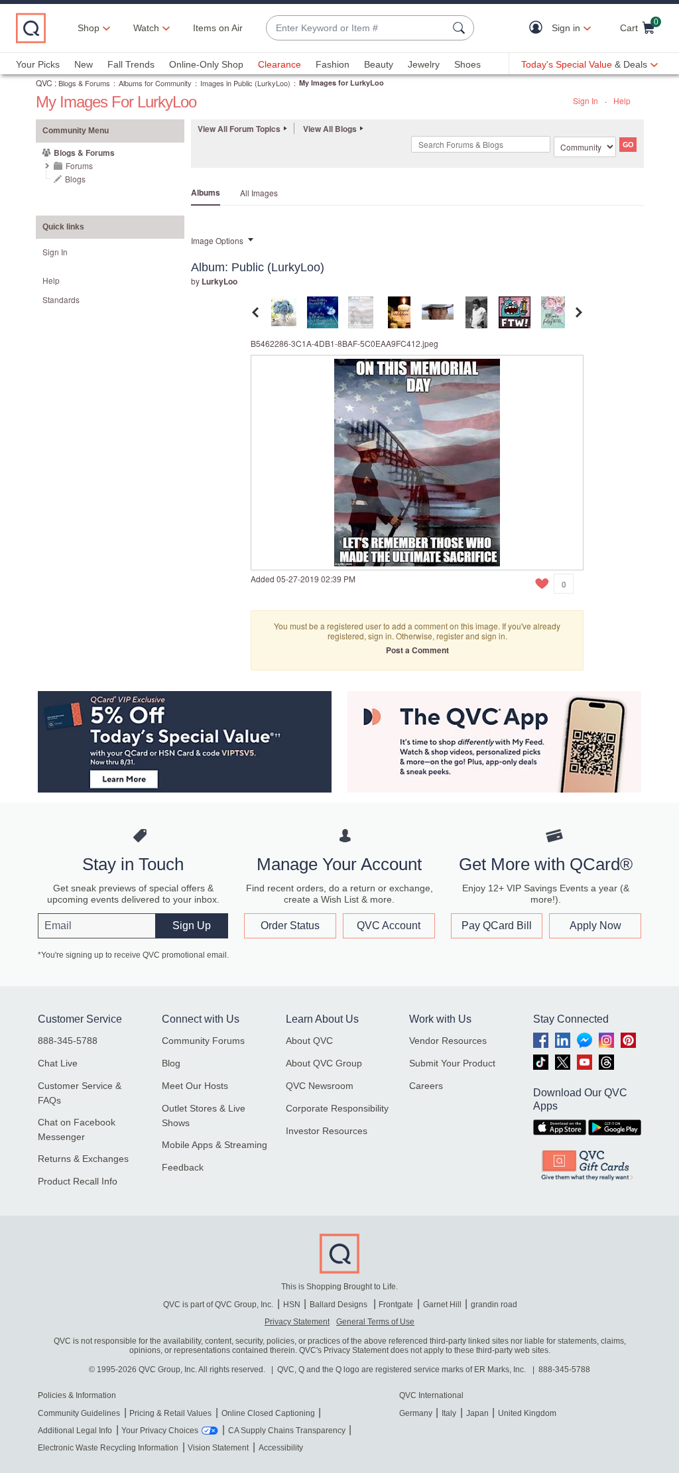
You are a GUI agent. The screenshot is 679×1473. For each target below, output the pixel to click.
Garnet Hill (442, 1304)
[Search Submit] (460, 28)
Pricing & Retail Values (170, 1413)
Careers (426, 1085)
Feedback (183, 1167)
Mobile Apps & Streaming (214, 1144)
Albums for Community (155, 83)
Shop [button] (88, 28)
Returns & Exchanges (83, 1158)
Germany (415, 1413)
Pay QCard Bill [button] (497, 925)
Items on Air (218, 28)
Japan (477, 1413)
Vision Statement (218, 1447)
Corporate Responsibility (337, 1108)
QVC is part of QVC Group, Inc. (218, 1304)
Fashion (332, 64)
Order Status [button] (290, 925)
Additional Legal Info (75, 1430)
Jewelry (424, 64)
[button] (539, 28)
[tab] (283, 310)
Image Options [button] (217, 240)
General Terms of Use (375, 1321)
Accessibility (281, 1447)
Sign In (585, 100)
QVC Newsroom (319, 1085)
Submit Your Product (452, 1063)
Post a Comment (417, 650)
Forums (79, 165)
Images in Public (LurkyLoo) (245, 83)
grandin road (494, 1304)
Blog (171, 1063)
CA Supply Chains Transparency (286, 1430)
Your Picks (38, 64)
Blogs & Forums (84, 83)
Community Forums (203, 1040)
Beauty (378, 64)
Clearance (279, 64)
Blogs (75, 178)
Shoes (467, 64)
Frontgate (396, 1304)
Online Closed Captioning (268, 1413)
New (83, 64)
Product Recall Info (77, 1181)
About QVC (309, 1040)
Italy (449, 1413)
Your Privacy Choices (159, 1430)
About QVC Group (324, 1063)
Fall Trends (130, 64)
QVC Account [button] (388, 925)
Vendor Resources (448, 1040)
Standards (61, 299)
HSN (291, 1304)
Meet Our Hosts (195, 1085)
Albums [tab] (205, 192)
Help (622, 100)
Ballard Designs (339, 1304)
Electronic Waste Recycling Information (108, 1447)
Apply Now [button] (595, 925)
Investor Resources (326, 1130)
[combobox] (357, 28)
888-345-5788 (67, 1040)
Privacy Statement (297, 1321)
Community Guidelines (79, 1413)
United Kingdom (527, 1413)
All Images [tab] (259, 192)
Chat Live (58, 1063)
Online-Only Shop (206, 64)
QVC (44, 82)
